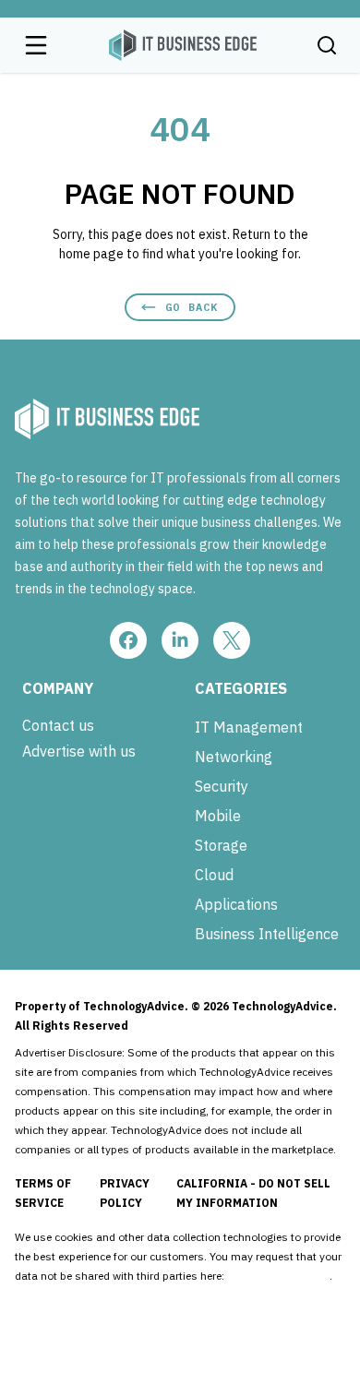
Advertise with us (79, 751)
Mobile (218, 815)
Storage (221, 845)
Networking (233, 756)
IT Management (249, 727)
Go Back (191, 307)
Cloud (214, 874)
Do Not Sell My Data (278, 1276)
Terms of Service (43, 1193)
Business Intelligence (267, 934)
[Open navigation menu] (36, 45)
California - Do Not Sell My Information (253, 1193)
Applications (236, 904)
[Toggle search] (327, 45)
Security (221, 786)
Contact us (58, 725)
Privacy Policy (125, 1193)
